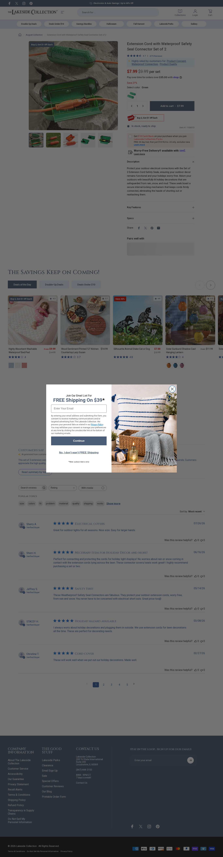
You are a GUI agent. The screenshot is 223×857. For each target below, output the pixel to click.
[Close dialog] (172, 389)
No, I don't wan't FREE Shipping (79, 452)
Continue (79, 440)
